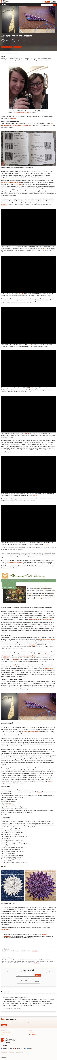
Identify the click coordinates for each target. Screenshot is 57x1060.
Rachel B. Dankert (24, 41)
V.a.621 (31, 388)
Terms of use (11, 1052)
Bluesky (30, 1048)
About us (3, 1030)
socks (34, 619)
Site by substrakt (4, 1057)
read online (44, 934)
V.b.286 (35, 495)
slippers (31, 619)
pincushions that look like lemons (27, 656)
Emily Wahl (15, 41)
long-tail (39, 792)
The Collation (5, 4)
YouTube (18, 1048)
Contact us (7, 1042)
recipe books (18, 184)
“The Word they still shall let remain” (21, 112)
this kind (13, 118)
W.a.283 (21, 293)
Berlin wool (7, 936)
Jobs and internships (5, 1032)
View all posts (35, 951)
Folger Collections (6, 46)
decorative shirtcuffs (44, 654)
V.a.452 (44, 248)
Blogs (30, 1030)
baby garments (6, 656)
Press (2, 1034)
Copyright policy (19, 1052)
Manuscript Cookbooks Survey (15, 562)
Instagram (12, 1048)
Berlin (15, 665)
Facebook (5, 1048)
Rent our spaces (32, 1034)
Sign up (4, 1025)
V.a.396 (30, 344)
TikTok (24, 1048)
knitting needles (49, 668)
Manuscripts (17, 46)
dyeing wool (4, 205)
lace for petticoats (48, 619)
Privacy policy (4, 1052)
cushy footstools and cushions (47, 639)
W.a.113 (27, 433)
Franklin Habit (17, 659)
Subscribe (38, 975)
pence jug (6, 658)
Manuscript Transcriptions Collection (11, 182)
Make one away (8, 803)
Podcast (31, 1032)
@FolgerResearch (5, 929)
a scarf (38, 619)
